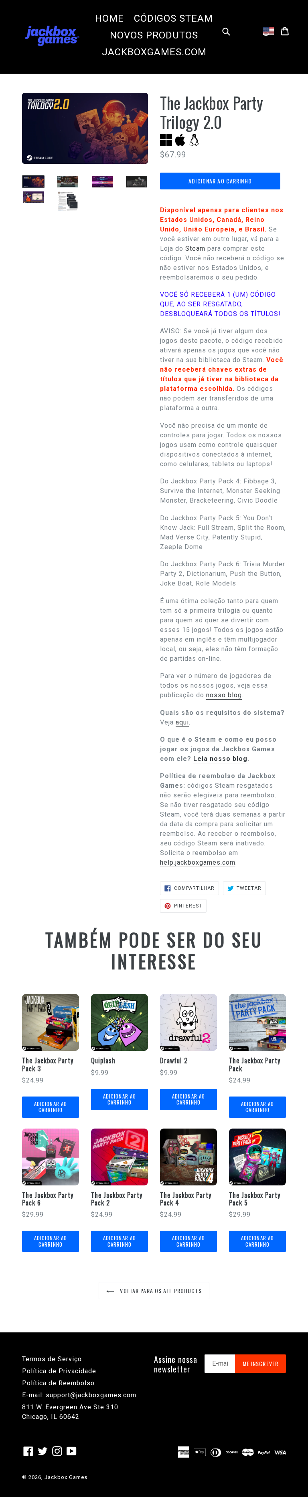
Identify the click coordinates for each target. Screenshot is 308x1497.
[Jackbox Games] (52, 35)
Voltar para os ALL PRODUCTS (159, 1290)
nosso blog (224, 695)
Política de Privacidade (59, 1371)
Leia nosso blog (220, 759)
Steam (195, 248)
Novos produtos (154, 35)
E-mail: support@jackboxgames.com (79, 1395)
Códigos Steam (173, 18)
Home (109, 18)
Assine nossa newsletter (175, 1364)
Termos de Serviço (52, 1359)
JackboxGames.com (154, 52)
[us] (268, 31)
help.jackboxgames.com (197, 862)
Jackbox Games (66, 1477)
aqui (182, 722)
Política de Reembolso (58, 1383)
